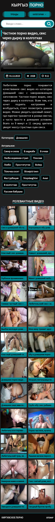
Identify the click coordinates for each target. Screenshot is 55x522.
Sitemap (49, 517)
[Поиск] (49, 24)
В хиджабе (29, 151)
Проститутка (29, 184)
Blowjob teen (31, 171)
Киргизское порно (12, 517)
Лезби (7, 164)
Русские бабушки (13, 191)
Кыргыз (27, 5)
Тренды (14, 14)
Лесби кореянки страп (16, 157)
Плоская (37, 157)
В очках (44, 151)
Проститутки (23, 164)
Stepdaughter (30, 178)
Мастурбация (11, 178)
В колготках (10, 184)
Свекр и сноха (11, 151)
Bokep (38, 164)
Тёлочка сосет (11, 171)
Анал (45, 178)
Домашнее (22, 137)
